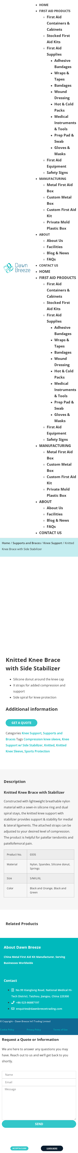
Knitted (49, 745)
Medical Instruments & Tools (65, 122)
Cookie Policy (7, 1029)
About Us (55, 240)
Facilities (54, 246)
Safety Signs (57, 172)
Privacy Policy (34, 1029)
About (44, 234)
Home (44, 271)
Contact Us (48, 265)
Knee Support (52, 543)
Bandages (62, 85)
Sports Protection (37, 751)
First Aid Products (54, 11)
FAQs (51, 259)
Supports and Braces (27, 543)
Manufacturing (52, 179)
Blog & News (58, 252)
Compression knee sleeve (42, 739)
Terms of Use (60, 1029)
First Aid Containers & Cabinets (58, 23)
